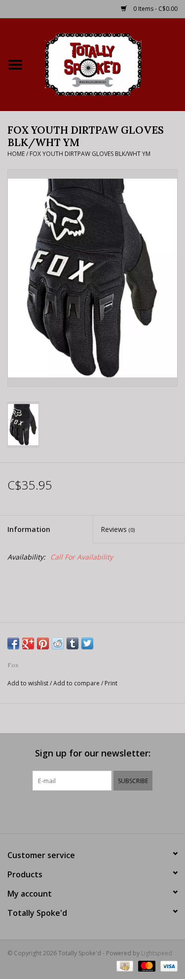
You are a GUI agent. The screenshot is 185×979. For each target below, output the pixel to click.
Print (111, 683)
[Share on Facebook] (13, 643)
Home (16, 154)
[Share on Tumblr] (72, 643)
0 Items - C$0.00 (155, 8)
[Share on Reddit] (58, 643)
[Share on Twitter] (87, 643)
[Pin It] (43, 643)
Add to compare (77, 683)
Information (28, 529)
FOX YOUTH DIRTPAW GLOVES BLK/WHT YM (90, 154)
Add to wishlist (27, 683)
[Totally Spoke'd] (108, 63)
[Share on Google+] (28, 643)
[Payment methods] (124, 965)
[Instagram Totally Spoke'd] (119, 811)
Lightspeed (156, 953)
